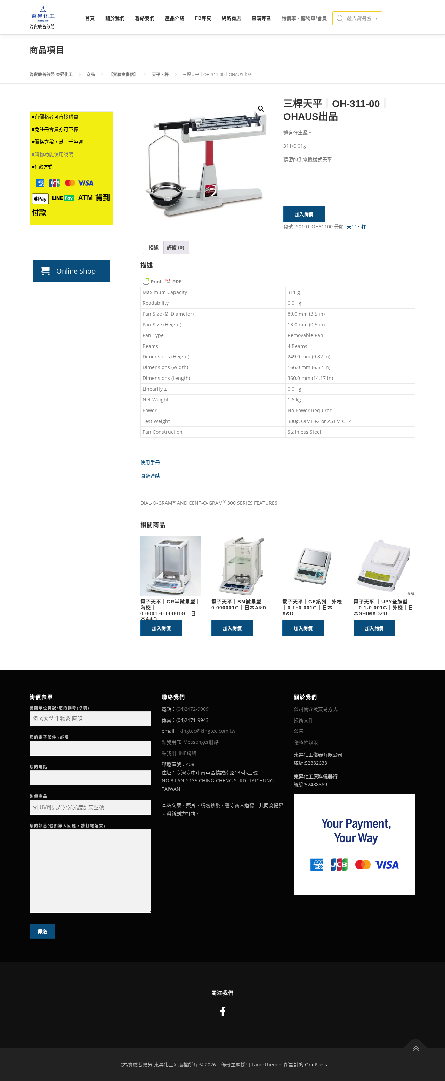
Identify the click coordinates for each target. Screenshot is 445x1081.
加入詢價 (304, 214)
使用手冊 (150, 462)
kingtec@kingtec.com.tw (207, 731)
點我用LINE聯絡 (179, 753)
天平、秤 (356, 226)
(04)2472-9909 (192, 709)
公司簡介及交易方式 (316, 709)
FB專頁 (203, 18)
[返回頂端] (415, 1048)
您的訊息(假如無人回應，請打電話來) (67, 825)
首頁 (90, 18)
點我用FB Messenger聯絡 (190, 742)
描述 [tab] (154, 247)
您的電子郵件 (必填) (50, 737)
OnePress (316, 1064)
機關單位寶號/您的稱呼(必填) (59, 707)
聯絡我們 (145, 18)
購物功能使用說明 (53, 154)
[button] (261, 109)
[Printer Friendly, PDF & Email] (162, 281)
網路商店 (231, 18)
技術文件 (303, 720)
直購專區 (261, 18)
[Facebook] (223, 1012)
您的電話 (39, 766)
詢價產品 (39, 796)
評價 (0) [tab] (175, 247)
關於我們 (115, 18)
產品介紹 (175, 18)
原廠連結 (150, 475)
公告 (299, 731)
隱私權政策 (306, 742)
